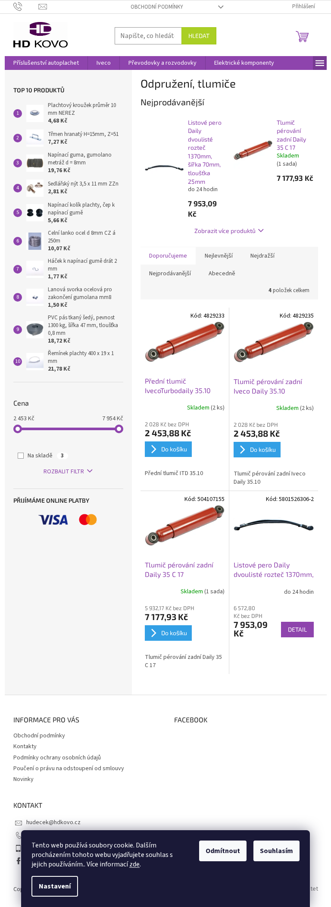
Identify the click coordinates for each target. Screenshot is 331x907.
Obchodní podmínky (157, 7)
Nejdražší (262, 256)
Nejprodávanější (170, 273)
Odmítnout (223, 851)
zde (134, 864)
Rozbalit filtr (64, 471)
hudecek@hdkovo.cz (53, 822)
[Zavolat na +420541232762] (26, 6)
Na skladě (46, 455)
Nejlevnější (219, 256)
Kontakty (25, 746)
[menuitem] (46, 63)
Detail (297, 629)
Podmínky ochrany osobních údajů (57, 757)
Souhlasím (276, 851)
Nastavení (55, 886)
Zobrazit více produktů (225, 230)
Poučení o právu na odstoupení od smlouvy (68, 768)
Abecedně (222, 273)
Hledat (198, 35)
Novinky (23, 779)
